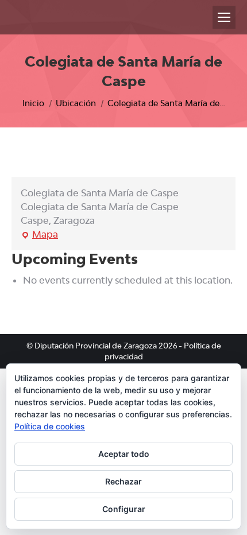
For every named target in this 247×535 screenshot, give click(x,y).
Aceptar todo (123, 454)
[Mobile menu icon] (224, 17)
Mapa (39, 234)
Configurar (123, 509)
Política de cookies (49, 426)
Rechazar (123, 481)
